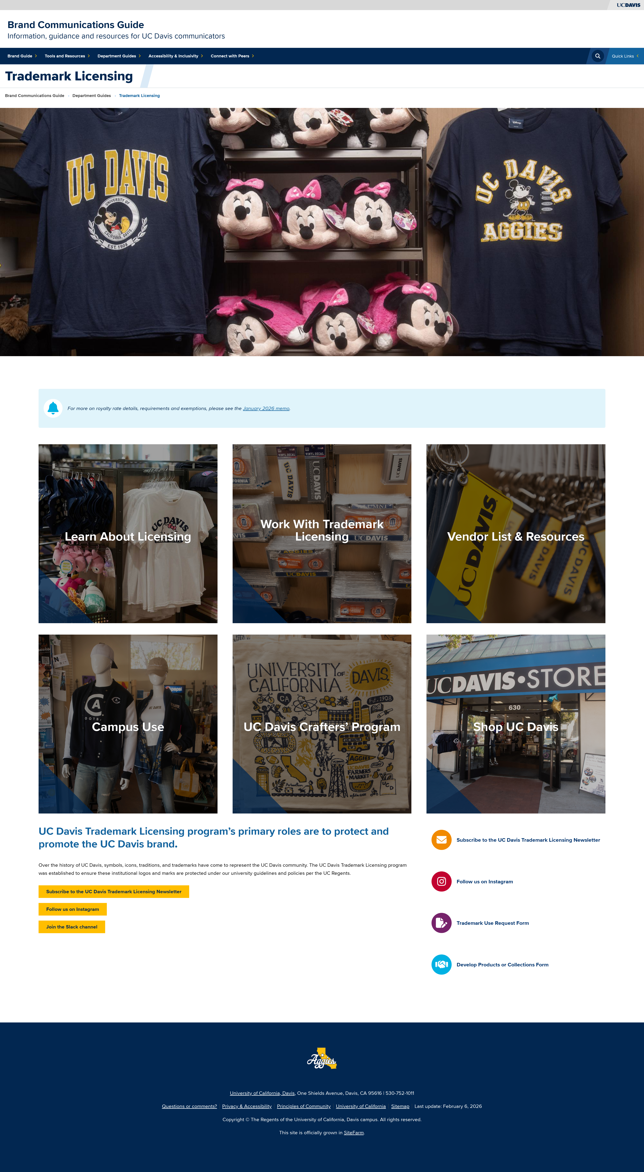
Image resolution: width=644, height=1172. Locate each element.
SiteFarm (354, 1132)
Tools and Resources (65, 56)
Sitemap (400, 1106)
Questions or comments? (189, 1106)
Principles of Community (304, 1106)
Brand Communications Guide (76, 24)
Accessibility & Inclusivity (173, 56)
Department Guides (117, 56)
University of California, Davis (262, 1093)
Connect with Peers (230, 56)
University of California (361, 1106)
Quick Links (623, 56)
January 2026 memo (266, 408)
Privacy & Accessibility (247, 1106)
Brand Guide (20, 56)
